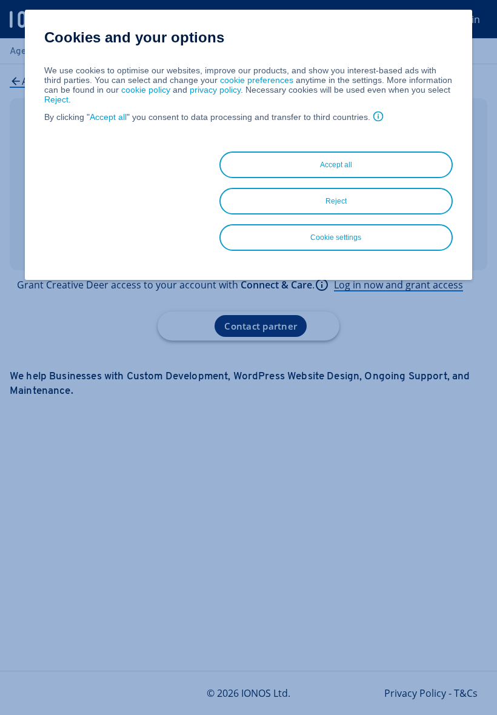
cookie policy (145, 90)
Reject (56, 99)
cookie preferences (256, 80)
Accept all (108, 117)
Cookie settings (335, 237)
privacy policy (215, 90)
